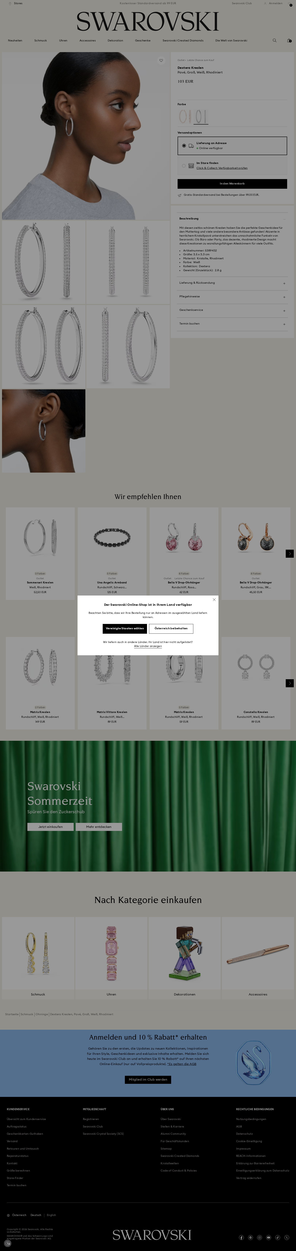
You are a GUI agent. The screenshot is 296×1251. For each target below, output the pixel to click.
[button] (214, 599)
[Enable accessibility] (7, 1243)
